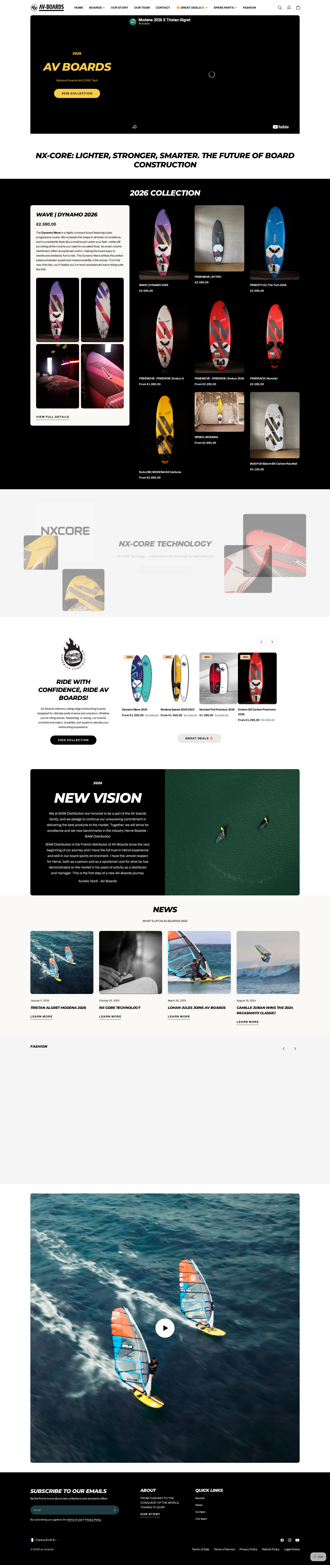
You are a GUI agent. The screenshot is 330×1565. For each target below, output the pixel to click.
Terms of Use (74, 1519)
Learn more (41, 1016)
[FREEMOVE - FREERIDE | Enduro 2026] (219, 336)
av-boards (47, 1549)
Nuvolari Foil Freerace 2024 (217, 709)
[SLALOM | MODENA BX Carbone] (164, 429)
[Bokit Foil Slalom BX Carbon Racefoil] (275, 425)
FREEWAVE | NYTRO (208, 276)
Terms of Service (224, 1549)
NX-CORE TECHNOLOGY (119, 1008)
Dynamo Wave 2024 (134, 709)
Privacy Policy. (93, 1519)
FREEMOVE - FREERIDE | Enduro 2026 (219, 378)
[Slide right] (272, 641)
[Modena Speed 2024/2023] (180, 678)
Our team (201, 1518)
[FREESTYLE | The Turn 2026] (275, 242)
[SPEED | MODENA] (219, 412)
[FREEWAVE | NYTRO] (219, 238)
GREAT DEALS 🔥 (199, 738)
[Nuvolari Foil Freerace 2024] (218, 678)
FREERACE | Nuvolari (263, 378)
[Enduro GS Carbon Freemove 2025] (257, 678)
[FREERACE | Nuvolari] (275, 336)
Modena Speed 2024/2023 (177, 709)
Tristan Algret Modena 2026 (58, 1008)
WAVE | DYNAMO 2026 (153, 285)
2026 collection (73, 740)
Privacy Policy (248, 1549)
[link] (71, 1116)
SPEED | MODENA (206, 437)
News (199, 1505)
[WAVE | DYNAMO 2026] (164, 242)
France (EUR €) (45, 1540)
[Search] (280, 7)
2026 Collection (77, 93)
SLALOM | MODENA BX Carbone (160, 472)
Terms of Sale (200, 1549)
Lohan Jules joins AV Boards (197, 1008)
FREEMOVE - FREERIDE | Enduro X (161, 378)
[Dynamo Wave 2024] (141, 678)
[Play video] (165, 1328)
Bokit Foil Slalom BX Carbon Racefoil (273, 463)
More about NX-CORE (165, 565)
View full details (52, 416)
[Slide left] (261, 641)
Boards (200, 1498)
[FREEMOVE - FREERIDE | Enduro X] (164, 336)
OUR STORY (150, 1514)
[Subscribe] (115, 1510)
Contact (200, 1511)
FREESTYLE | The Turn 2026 (268, 285)
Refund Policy (271, 1549)
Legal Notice (292, 1549)
